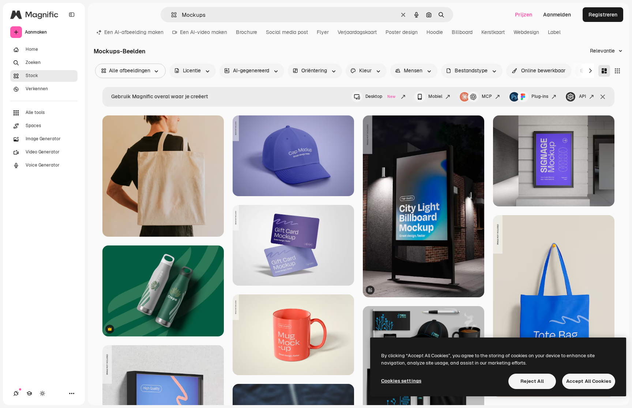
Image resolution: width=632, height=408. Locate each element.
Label (554, 32)
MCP (487, 96)
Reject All (532, 381)
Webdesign (526, 32)
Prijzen (523, 14)
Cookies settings (401, 381)
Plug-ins (539, 96)
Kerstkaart (493, 32)
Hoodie (434, 32)
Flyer (323, 32)
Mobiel (435, 96)
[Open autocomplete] (171, 15)
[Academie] (29, 393)
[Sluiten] (603, 97)
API (582, 96)
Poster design (401, 32)
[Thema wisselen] (42, 393)
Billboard (462, 32)
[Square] (617, 71)
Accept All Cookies (588, 381)
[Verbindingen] (16, 393)
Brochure (246, 32)
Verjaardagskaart (357, 32)
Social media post (287, 32)
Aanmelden (557, 14)
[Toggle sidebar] (72, 14)
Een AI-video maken (203, 32)
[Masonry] (604, 71)
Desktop (380, 96)
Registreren (602, 14)
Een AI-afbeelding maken (133, 32)
